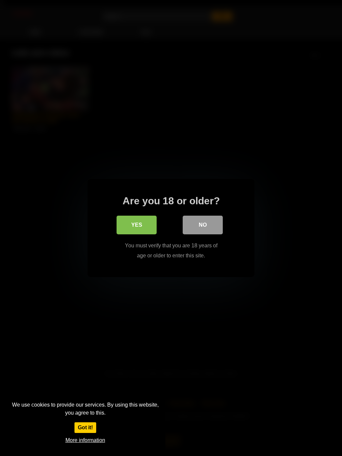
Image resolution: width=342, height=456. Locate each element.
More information (85, 440)
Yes (136, 225)
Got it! (85, 427)
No (203, 225)
